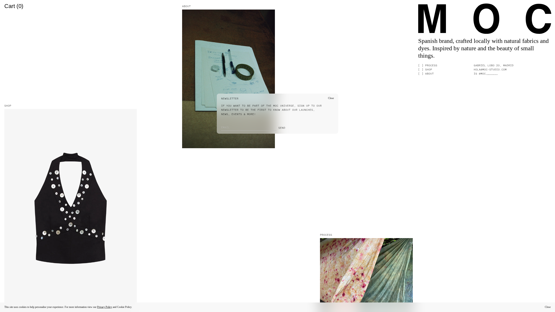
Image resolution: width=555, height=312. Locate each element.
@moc (488, 73)
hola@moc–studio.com (490, 69)
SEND (281, 127)
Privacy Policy (104, 307)
